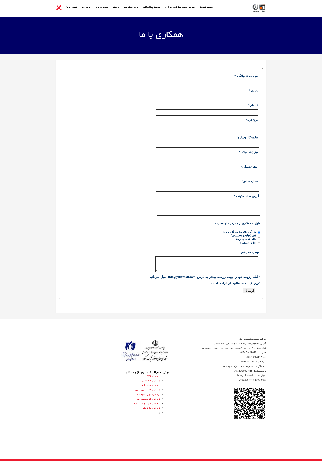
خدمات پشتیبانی (151, 7)
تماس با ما (71, 7)
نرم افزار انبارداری (151, 380)
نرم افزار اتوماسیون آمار (148, 399)
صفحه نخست (206, 7)
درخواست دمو (131, 7)
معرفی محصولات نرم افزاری (180, 7)
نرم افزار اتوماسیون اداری (147, 389)
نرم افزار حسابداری (151, 385)
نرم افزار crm (153, 376)
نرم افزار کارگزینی (151, 408)
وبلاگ (116, 7)
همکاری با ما (102, 7)
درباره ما (86, 7)
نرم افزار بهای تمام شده (148, 394)
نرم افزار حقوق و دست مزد (147, 403)
